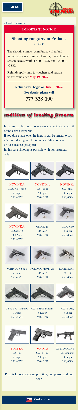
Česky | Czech (43, 399)
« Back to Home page (14, 22)
